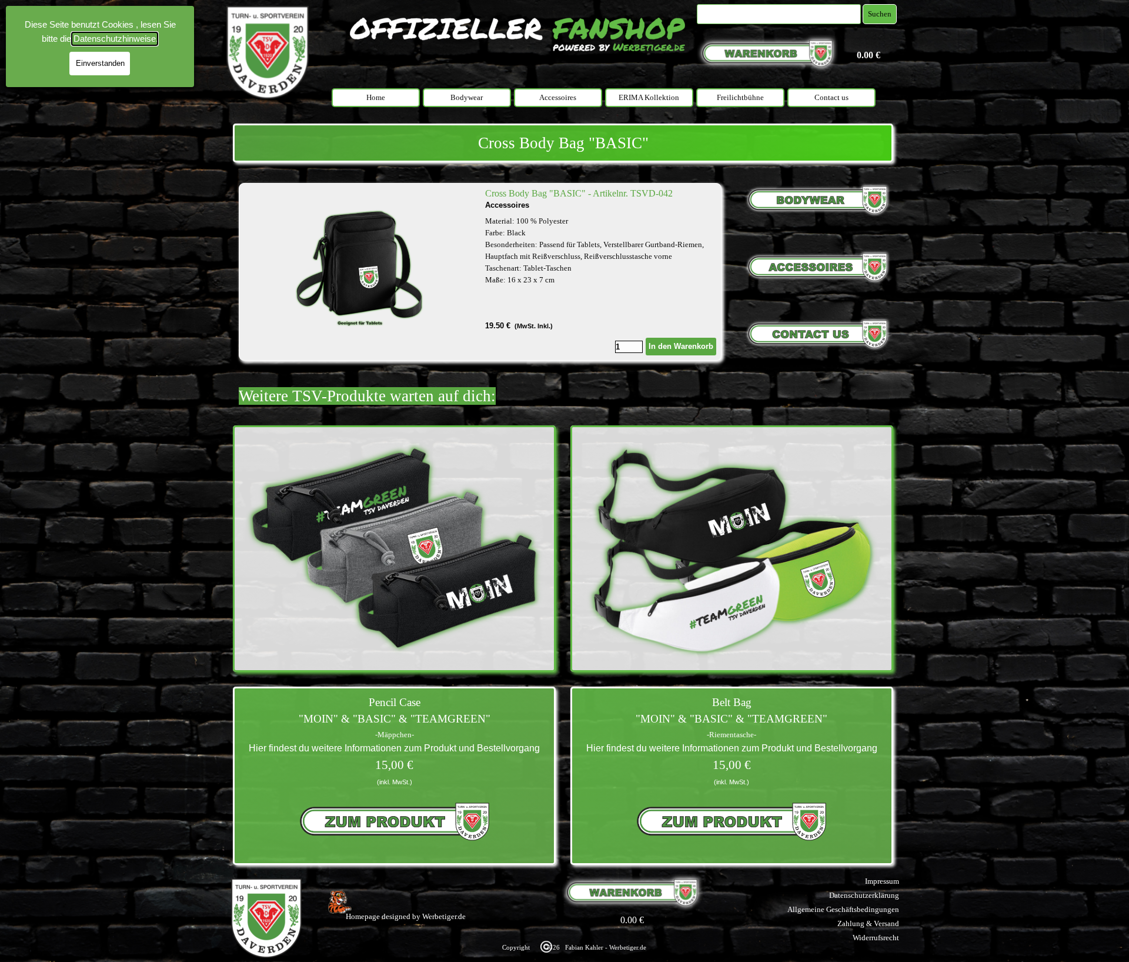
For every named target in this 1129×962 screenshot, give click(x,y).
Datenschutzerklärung (864, 895)
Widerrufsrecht (876, 937)
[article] (480, 272)
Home (375, 97)
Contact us (831, 97)
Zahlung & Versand (868, 923)
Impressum (882, 881)
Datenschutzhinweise (115, 39)
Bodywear (466, 97)
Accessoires (557, 97)
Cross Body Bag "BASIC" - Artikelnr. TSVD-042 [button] (579, 193)
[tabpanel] (563, 143)
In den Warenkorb (681, 346)
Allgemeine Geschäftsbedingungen (843, 909)
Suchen (879, 13)
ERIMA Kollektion (649, 97)
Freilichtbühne (740, 97)
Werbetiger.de (444, 916)
